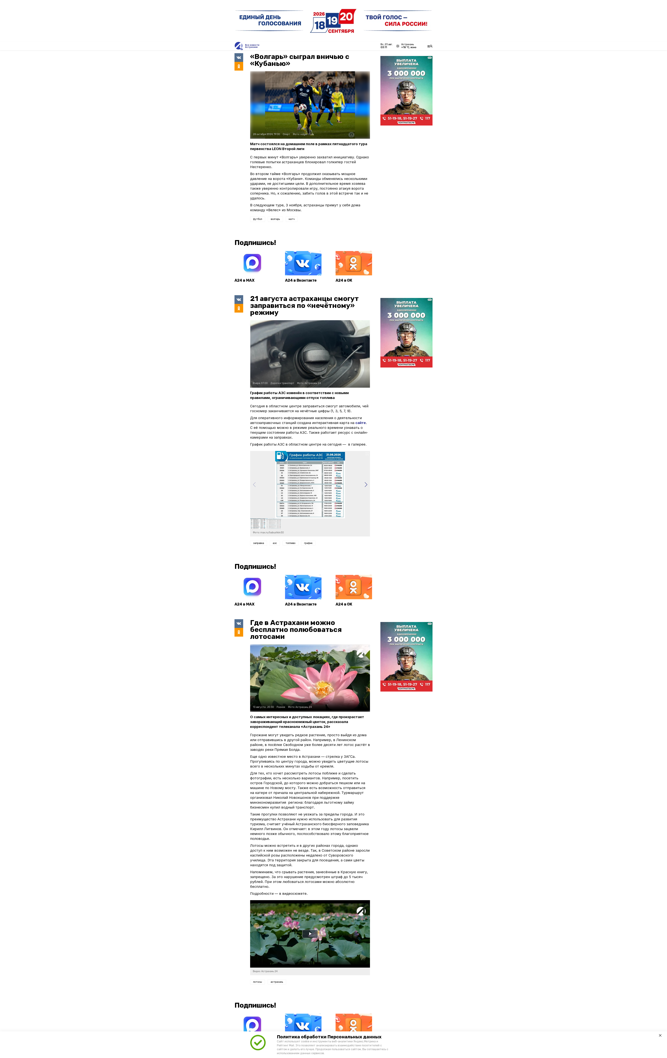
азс (275, 543)
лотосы (257, 981)
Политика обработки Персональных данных (329, 1037)
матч (292, 219)
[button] (366, 484)
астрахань (277, 981)
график (308, 543)
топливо (290, 543)
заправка (258, 543)
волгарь (275, 219)
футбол (257, 219)
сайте (360, 423)
